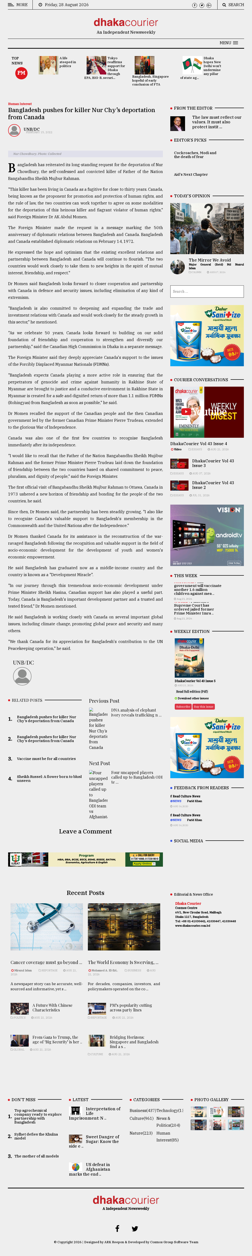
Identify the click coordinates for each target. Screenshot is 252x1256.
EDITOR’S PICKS (190, 140)
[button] (228, 43)
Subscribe (183, 706)
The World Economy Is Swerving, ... (123, 962)
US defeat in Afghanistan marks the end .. (89, 1169)
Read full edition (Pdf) (192, 691)
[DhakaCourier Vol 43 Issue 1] (217, 1126)
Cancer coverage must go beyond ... (46, 962)
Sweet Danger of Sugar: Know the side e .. (94, 1141)
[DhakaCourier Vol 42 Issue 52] (236, 1126)
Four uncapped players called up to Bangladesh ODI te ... (137, 777)
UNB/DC (32, 129)
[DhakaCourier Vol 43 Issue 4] (217, 1113)
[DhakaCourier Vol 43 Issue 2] (199, 1126)
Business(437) (143, 1110)
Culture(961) (142, 1118)
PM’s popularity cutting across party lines (131, 1007)
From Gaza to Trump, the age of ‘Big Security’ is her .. (57, 1039)
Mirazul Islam (23, 970)
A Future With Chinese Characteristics (52, 1007)
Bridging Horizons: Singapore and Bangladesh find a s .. (134, 1042)
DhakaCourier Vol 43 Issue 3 (213, 463)
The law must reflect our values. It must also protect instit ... (217, 122)
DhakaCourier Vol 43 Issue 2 (213, 485)
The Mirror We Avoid (210, 260)
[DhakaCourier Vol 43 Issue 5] (199, 1113)
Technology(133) (172, 1110)
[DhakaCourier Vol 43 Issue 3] (236, 1113)
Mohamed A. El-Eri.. (105, 970)
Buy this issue (203, 706)
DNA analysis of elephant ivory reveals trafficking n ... (136, 712)
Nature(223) (141, 1133)
